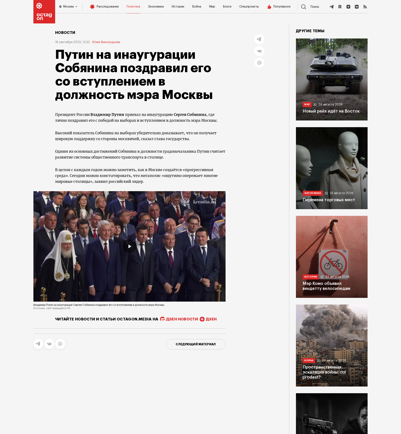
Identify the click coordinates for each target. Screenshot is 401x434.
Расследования (107, 6)
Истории (178, 6)
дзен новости (182, 319)
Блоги (227, 6)
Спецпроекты (249, 6)
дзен (211, 319)
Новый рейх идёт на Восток (331, 111)
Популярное (282, 6)
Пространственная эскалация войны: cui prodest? (324, 372)
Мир (212, 6)
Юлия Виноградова (106, 42)
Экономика (156, 6)
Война (196, 6)
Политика (133, 6)
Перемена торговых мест (329, 200)
